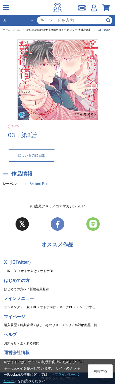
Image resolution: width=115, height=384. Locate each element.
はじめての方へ (15, 289)
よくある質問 (29, 343)
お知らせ (10, 343)
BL (35, 307)
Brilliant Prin (38, 184)
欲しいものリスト (49, 325)
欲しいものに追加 (31, 155)
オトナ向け (29, 271)
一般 (26, 307)
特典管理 (26, 325)
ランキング (12, 307)
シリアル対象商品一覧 (81, 325)
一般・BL (11, 271)
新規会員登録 (39, 289)
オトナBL (47, 271)
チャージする (85, 307)
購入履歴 (10, 325)
